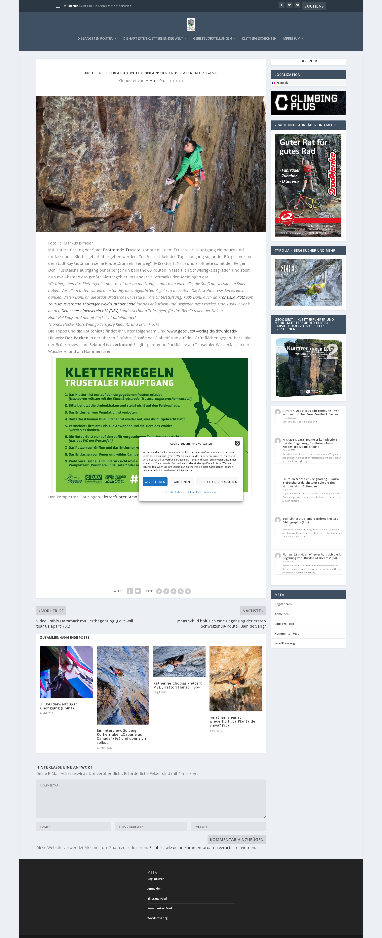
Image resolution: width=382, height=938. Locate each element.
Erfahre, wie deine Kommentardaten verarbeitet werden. (202, 847)
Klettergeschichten (259, 39)
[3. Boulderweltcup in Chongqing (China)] (66, 672)
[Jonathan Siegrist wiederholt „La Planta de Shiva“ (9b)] (236, 678)
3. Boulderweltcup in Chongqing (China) (59, 706)
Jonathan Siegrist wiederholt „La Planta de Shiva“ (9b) (232, 721)
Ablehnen (182, 482)
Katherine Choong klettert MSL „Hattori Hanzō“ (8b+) (177, 685)
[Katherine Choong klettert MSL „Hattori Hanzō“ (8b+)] (179, 661)
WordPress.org (285, 643)
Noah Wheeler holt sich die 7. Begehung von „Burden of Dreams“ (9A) (312, 556)
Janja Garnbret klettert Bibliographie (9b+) (310, 520)
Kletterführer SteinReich (124, 497)
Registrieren (283, 604)
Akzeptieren (155, 482)
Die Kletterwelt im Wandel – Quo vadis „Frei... (108, 6)
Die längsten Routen (95, 39)
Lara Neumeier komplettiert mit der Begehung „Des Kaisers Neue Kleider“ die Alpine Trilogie (310, 443)
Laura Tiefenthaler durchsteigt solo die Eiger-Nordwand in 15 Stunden (311, 482)
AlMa (150, 80)
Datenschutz (194, 492)
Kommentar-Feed (287, 633)
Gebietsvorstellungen (212, 39)
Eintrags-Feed (284, 624)
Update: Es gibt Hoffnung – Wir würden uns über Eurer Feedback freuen (311, 412)
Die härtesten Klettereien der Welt (153, 39)
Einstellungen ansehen (218, 482)
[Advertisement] (151, 532)
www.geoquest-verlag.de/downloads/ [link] (202, 331)
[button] (237, 443)
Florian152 (290, 554)
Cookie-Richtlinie (175, 492)
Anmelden (282, 614)
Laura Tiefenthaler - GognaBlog (305, 479)
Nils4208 (288, 439)
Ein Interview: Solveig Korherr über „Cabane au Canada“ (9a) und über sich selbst (121, 736)
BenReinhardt (292, 518)
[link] (122, 249)
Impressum (209, 492)
